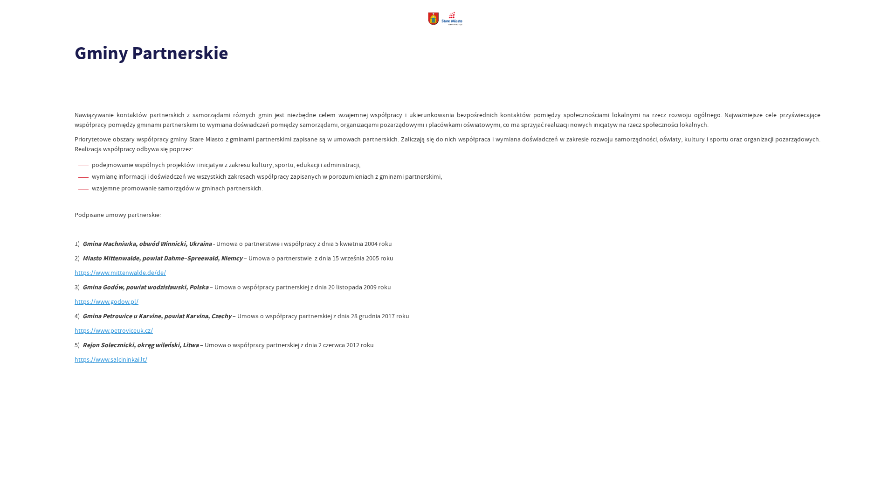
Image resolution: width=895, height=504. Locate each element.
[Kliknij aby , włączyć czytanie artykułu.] (82, 81)
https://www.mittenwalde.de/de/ (120, 272)
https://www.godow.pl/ (106, 301)
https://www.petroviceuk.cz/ (114, 330)
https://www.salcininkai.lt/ (111, 359)
